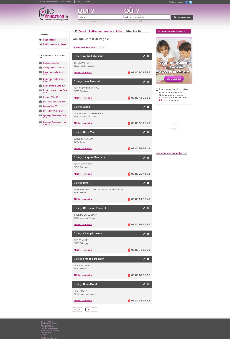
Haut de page (46, 332)
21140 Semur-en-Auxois (84, 218)
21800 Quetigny (81, 91)
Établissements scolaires (54, 44)
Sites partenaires (47, 325)
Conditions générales (49, 323)
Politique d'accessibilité (48, 2)
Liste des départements (50, 329)
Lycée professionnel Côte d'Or (54, 116)
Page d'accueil (49, 40)
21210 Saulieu (80, 269)
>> (94, 309)
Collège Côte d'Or (51, 63)
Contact (44, 334)
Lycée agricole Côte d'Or (54, 102)
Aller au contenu (83, 2)
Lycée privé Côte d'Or (53, 111)
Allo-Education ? (47, 321)
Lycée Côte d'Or (50, 106)
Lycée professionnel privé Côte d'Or (54, 123)
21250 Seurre (80, 192)
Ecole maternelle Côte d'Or (53, 73)
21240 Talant (79, 142)
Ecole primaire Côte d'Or (54, 86)
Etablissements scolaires (50, 330)
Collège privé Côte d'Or (53, 67)
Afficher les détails (83, 72)
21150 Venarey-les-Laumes (86, 116)
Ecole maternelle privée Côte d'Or (53, 80)
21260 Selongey (81, 243)
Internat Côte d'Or (51, 97)
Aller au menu (67, 2)
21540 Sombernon (82, 167)
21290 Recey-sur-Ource (84, 294)
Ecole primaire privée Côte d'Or (55, 91)
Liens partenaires (47, 327)
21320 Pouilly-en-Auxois (85, 66)
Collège (88, 56)
